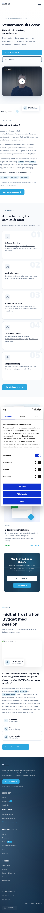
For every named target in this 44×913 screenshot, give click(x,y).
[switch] (38, 462)
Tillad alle (22, 487)
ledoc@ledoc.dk (10, 891)
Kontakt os (21, 585)
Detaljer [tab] (22, 416)
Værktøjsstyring (7, 814)
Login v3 (5, 853)
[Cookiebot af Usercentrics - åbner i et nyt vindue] (31, 410)
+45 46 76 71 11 (9, 895)
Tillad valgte (22, 494)
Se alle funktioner (13, 387)
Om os (4, 869)
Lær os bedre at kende (14, 747)
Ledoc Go (6, 801)
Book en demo (11, 52)
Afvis (22, 501)
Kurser (4, 834)
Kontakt (5, 877)
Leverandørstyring (8, 818)
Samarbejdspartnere (9, 873)
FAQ (3, 849)
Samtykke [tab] (8, 416)
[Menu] (39, 4)
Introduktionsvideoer (9, 846)
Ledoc (4, 797)
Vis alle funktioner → (9, 822)
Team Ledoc (6, 865)
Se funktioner (10, 59)
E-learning (5, 838)
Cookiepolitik (6, 786)
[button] (22, 81)
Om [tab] (36, 416)
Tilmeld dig (33, 545)
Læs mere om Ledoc (11, 192)
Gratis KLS (5, 805)
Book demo (20, 578)
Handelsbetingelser (17, 786)
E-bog (6, 842)
